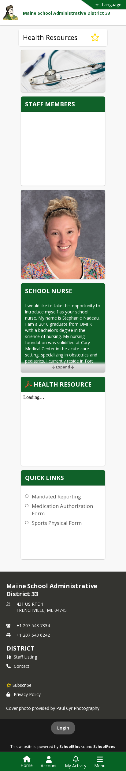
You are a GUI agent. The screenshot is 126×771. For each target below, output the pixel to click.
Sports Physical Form (57, 522)
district (20, 648)
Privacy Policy (27, 694)
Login (63, 728)
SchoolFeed (104, 746)
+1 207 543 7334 (33, 625)
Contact (21, 666)
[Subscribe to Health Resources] (95, 37)
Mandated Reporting (56, 496)
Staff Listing (25, 657)
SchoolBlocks (72, 746)
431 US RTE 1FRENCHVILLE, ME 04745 (42, 607)
